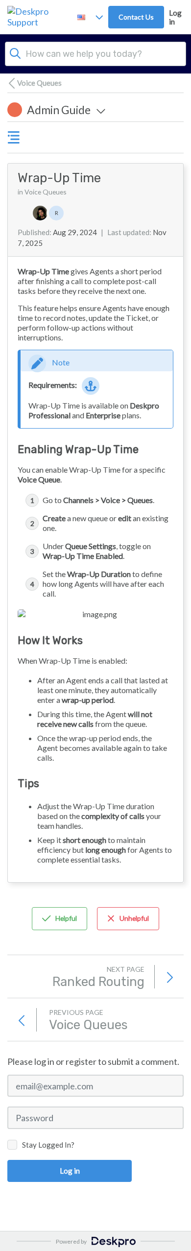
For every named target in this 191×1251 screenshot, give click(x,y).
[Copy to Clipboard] (108, 178)
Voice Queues (39, 82)
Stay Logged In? (48, 1144)
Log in (175, 17)
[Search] (15, 52)
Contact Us (136, 17)
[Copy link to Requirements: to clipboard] (91, 386)
